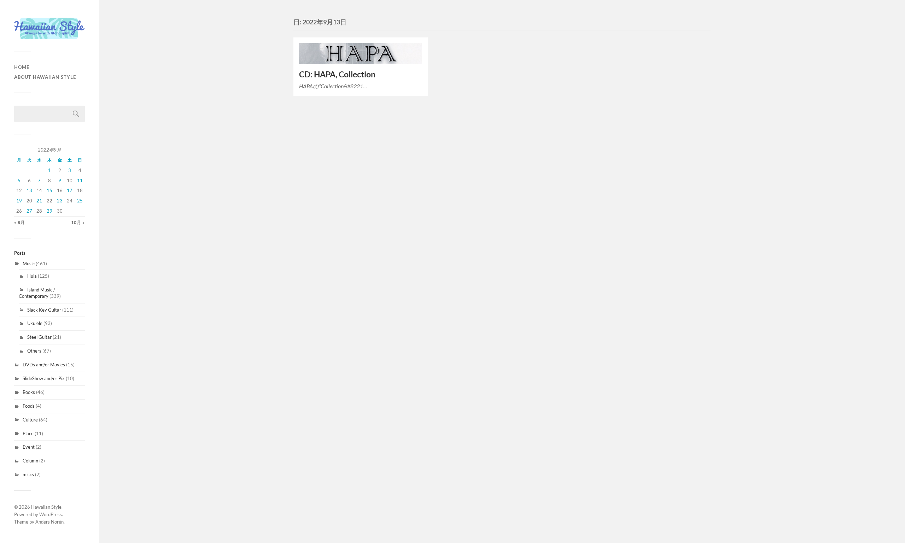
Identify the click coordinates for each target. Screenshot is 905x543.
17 (69, 190)
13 (29, 190)
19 (19, 200)
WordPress (50, 514)
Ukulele (34, 323)
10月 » (78, 222)
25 (80, 200)
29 (49, 211)
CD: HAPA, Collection (337, 74)
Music (29, 263)
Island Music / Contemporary (37, 293)
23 (60, 200)
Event (29, 447)
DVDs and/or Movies (44, 364)
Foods (29, 406)
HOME (21, 67)
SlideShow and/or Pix (44, 378)
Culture (30, 420)
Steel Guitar (39, 337)
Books (29, 392)
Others (34, 351)
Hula (32, 276)
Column (30, 461)
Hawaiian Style (46, 507)
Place (28, 433)
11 (80, 180)
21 (39, 200)
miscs (28, 474)
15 (49, 190)
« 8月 (19, 222)
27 (29, 211)
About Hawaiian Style (45, 77)
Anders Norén (49, 522)
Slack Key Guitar (44, 310)
